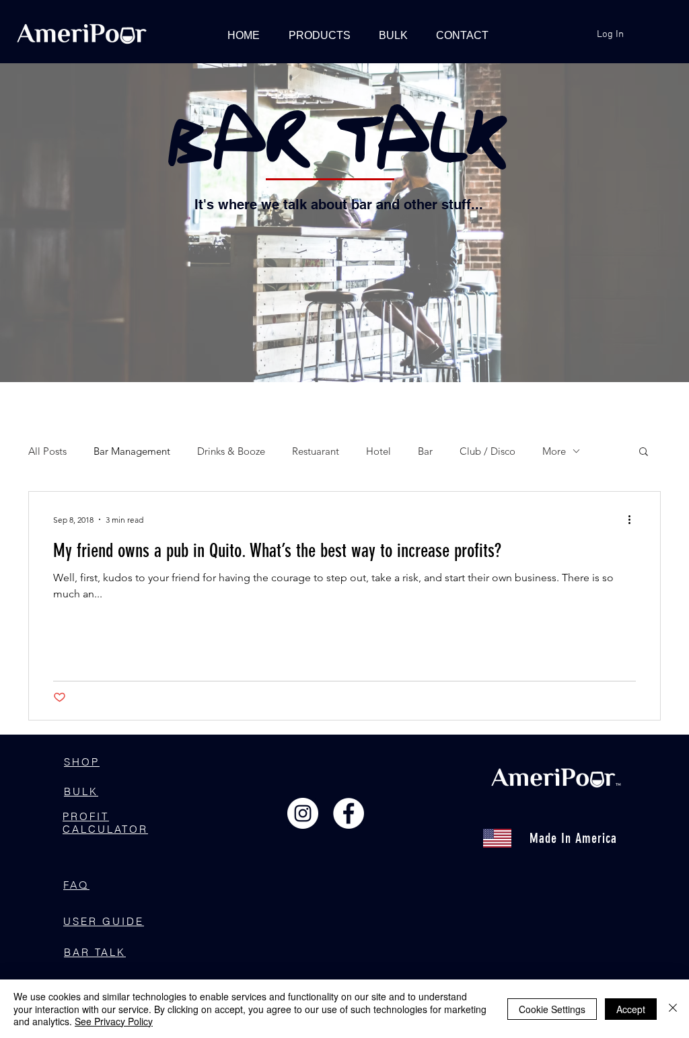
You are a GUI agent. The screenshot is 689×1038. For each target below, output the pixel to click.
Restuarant (315, 451)
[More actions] (634, 519)
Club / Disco (487, 451)
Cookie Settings (552, 1009)
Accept (630, 1009)
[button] (643, 452)
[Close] (673, 1008)
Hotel (378, 451)
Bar (425, 451)
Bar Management (132, 451)
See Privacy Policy (114, 1021)
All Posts (47, 451)
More (554, 451)
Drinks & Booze (231, 451)
